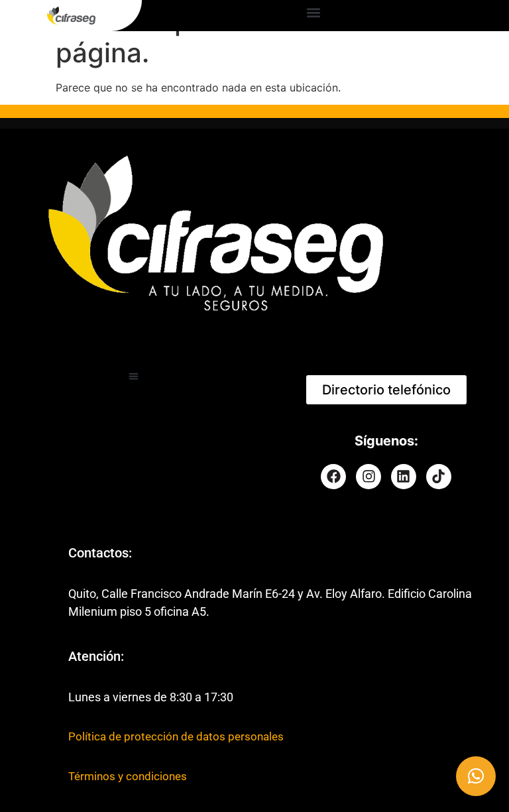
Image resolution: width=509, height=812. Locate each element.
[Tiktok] (438, 476)
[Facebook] (333, 476)
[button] (314, 12)
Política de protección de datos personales (176, 736)
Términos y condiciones (127, 776)
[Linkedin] (403, 476)
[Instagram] (368, 476)
